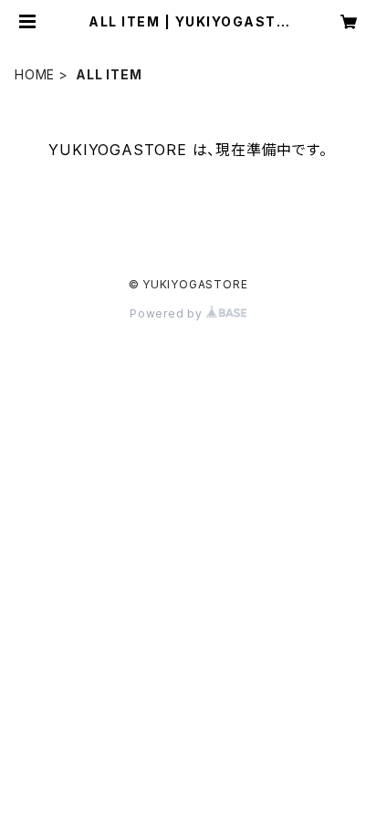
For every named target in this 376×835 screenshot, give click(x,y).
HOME (35, 74)
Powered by (168, 313)
